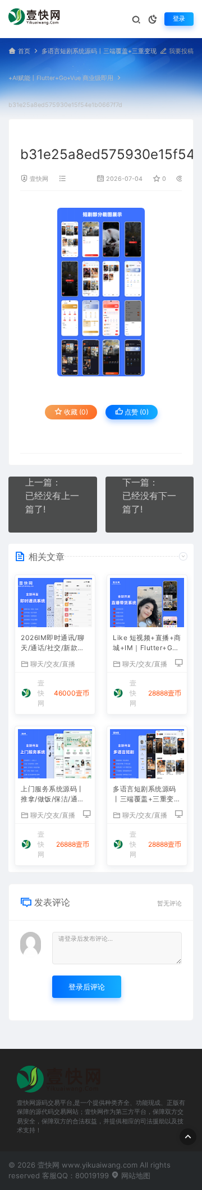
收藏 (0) (75, 412)
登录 (179, 18)
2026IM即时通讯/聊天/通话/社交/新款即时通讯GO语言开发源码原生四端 (54, 643)
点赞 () (136, 412)
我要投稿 (180, 51)
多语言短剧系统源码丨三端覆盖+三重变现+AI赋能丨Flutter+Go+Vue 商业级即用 (147, 795)
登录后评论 (86, 986)
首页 (24, 51)
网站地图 (134, 1175)
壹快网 (39, 179)
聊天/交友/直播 (52, 664)
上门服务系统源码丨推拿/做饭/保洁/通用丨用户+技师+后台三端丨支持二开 (53, 795)
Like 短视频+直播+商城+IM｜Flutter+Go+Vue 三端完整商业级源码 (147, 643)
